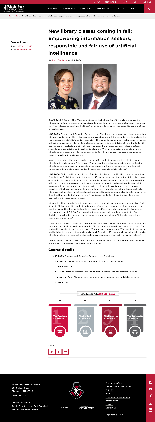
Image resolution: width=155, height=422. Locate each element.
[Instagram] (150, 403)
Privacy (109, 404)
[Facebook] (58, 352)
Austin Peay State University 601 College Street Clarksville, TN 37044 (26, 388)
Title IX (109, 390)
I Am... (133, 9)
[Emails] (65, 352)
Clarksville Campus (21, 403)
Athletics (119, 9)
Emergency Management (118, 397)
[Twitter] (51, 352)
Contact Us (111, 408)
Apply (97, 2)
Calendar (146, 2)
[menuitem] (51, 8)
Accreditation (112, 401)
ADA (108, 394)
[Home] (13, 8)
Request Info (111, 2)
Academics (86, 9)
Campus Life (103, 9)
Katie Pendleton (60, 60)
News (18, 16)
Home (11, 16)
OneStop (64, 408)
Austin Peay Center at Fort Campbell (30, 406)
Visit (125, 2)
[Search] (149, 8)
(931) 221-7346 (25, 46)
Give (134, 2)
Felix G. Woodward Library (25, 410)
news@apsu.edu (24, 49)
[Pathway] (86, 408)
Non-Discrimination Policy (118, 387)
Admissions (69, 9)
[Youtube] (150, 389)
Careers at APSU (114, 383)
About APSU (51, 9)
